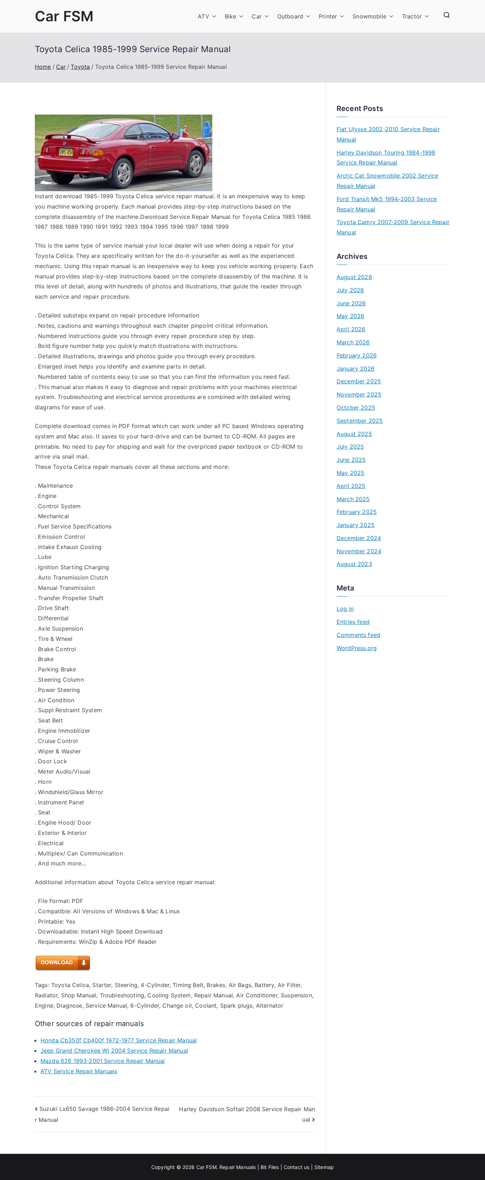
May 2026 (350, 316)
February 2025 (357, 511)
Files (273, 1167)
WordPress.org (357, 648)
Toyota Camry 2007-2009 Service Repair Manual (393, 227)
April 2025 (351, 485)
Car (256, 16)
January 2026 (356, 368)
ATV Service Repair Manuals (78, 1071)
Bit (264, 1167)
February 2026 (357, 355)
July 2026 (350, 290)
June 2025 (351, 459)
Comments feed (358, 634)
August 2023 (354, 563)
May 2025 (350, 472)
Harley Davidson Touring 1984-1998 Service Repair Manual (386, 157)
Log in (345, 608)
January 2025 (356, 524)
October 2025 (356, 407)
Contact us (297, 1167)
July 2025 (350, 446)
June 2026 (351, 303)
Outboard (290, 16)
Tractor (412, 16)
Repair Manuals (237, 1167)
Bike (230, 16)
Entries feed (353, 621)
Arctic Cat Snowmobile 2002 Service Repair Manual (387, 180)
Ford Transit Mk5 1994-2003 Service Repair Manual (387, 204)
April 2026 (351, 329)
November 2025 (359, 394)
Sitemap (324, 1167)
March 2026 (353, 342)
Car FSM (64, 16)
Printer (328, 16)
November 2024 (359, 551)
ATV (203, 16)
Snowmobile (369, 16)
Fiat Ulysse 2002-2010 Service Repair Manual (388, 134)
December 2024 (359, 538)
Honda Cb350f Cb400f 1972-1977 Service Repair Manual (118, 1040)
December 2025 (359, 381)
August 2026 (354, 277)
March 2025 (353, 499)
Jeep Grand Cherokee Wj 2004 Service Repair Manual (114, 1050)
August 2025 (354, 433)
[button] (212, 16)
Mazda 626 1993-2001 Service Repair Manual (102, 1060)
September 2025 (360, 420)
